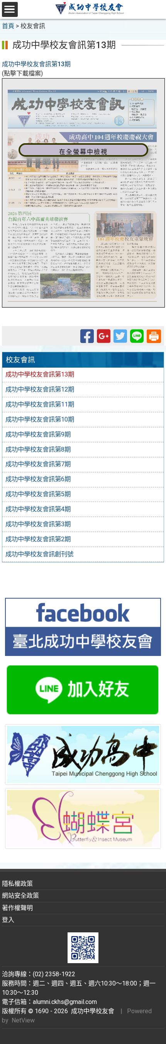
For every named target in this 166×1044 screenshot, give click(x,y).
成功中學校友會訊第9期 (38, 434)
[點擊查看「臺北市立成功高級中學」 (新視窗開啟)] (83, 754)
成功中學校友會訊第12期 (39, 389)
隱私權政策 (17, 883)
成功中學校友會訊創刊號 (39, 554)
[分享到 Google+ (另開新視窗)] (103, 339)
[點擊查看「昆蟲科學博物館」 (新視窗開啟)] (83, 818)
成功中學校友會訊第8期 (38, 449)
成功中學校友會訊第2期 (38, 539)
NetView (23, 1020)
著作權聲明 (17, 908)
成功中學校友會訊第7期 (38, 464)
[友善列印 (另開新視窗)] (154, 335)
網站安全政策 (20, 895)
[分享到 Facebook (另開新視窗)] (87, 339)
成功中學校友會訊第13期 (36, 64)
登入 (8, 920)
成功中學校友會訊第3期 (38, 524)
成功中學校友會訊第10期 (39, 419)
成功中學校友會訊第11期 (39, 404)
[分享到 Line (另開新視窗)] (137, 339)
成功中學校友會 (91, 1011)
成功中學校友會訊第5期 (38, 494)
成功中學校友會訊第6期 (38, 479)
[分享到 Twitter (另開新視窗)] (120, 339)
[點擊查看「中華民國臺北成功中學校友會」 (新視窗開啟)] (83, 627)
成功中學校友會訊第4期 (38, 509)
